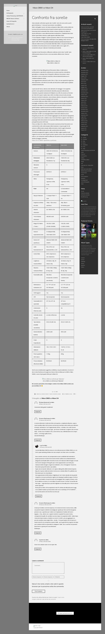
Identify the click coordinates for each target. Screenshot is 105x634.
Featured (83, 154)
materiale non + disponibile (87, 165)
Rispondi (37, 411)
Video (82, 184)
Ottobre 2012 (84, 113)
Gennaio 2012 (84, 122)
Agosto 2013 (84, 98)
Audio (82, 152)
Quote (82, 174)
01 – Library (83, 137)
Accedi (82, 191)
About (8, 26)
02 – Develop (84, 139)
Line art (82, 259)
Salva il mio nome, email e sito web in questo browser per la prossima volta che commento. (48, 585)
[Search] (94, 18)
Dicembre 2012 (84, 109)
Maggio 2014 (84, 87)
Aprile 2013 (83, 102)
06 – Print (83, 146)
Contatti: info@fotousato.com (15, 34)
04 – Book (83, 143)
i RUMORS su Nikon (85, 159)
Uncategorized (84, 180)
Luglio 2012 (83, 117)
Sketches (83, 265)
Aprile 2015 (83, 81)
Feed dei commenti (85, 195)
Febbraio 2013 (84, 105)
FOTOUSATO (10, 13)
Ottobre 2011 (84, 124)
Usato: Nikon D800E (85, 37)
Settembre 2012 (84, 115)
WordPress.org (84, 197)
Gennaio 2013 (84, 107)
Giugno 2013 (84, 100)
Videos (82, 267)
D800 (57, 391)
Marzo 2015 (83, 83)
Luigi (41, 445)
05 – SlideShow (84, 144)
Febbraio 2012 (84, 120)
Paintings (83, 261)
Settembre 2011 (84, 126)
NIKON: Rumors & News (13, 18)
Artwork (83, 257)
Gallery (82, 158)
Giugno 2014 (84, 85)
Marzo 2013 (83, 104)
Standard (83, 178)
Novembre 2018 (84, 70)
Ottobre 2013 (84, 94)
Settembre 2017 (84, 74)
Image (82, 161)
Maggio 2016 (84, 76)
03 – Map (83, 141)
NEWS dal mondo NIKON (42, 394)
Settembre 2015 (84, 79)
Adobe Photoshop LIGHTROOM (15, 16)
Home (8, 10)
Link (82, 163)
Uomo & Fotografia (11, 21)
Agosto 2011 (84, 128)
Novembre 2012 (84, 111)
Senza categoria (84, 176)
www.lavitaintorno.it (65, 613)
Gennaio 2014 (84, 91)
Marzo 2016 (83, 78)
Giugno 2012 (84, 119)
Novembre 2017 (84, 72)
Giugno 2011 (84, 130)
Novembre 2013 (84, 93)
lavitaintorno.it (10, 24)
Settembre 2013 (84, 96)
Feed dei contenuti (85, 193)
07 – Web (83, 148)
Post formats (84, 172)
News (82, 167)
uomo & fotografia (85, 182)
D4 (54, 391)
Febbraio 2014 (84, 89)
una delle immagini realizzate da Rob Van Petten (57, 41)
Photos (82, 263)
